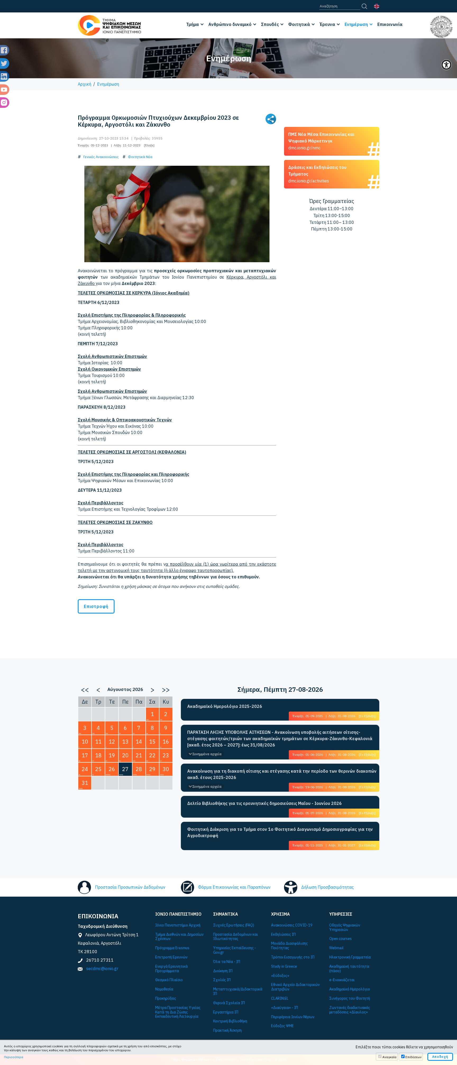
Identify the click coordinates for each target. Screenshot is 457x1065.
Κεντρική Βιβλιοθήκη (230, 1021)
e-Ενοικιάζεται (342, 980)
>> (166, 689)
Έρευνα (327, 24)
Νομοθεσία (164, 989)
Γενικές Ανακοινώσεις (101, 156)
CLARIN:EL (280, 998)
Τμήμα (192, 24)
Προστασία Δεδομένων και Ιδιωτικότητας (235, 936)
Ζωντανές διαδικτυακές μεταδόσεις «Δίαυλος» (349, 1010)
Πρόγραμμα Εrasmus (172, 948)
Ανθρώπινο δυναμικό (230, 24)
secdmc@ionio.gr (102, 968)
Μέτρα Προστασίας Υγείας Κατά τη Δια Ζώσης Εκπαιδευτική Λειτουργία (177, 1012)
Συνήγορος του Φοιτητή (349, 998)
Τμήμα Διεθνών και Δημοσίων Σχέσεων (179, 936)
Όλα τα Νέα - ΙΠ (226, 962)
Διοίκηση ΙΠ (222, 971)
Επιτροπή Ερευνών (171, 957)
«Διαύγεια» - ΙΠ (284, 1008)
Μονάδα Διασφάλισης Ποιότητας (289, 945)
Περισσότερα (13, 1057)
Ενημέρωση (356, 24)
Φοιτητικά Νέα (140, 156)
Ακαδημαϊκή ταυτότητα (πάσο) (349, 968)
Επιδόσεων (413, 1057)
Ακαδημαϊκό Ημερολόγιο (349, 989)
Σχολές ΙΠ (222, 980)
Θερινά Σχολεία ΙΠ (229, 1003)
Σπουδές (270, 24)
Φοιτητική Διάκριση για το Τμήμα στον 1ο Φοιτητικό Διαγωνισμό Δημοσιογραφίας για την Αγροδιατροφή (280, 832)
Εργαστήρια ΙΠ (225, 1012)
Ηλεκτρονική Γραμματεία (350, 957)
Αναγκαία (389, 1057)
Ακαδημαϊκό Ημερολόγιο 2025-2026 (224, 706)
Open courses (340, 939)
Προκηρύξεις (165, 998)
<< (85, 689)
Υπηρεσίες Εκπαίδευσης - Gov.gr (234, 950)
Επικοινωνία (390, 24)
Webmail (336, 948)
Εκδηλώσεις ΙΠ (283, 934)
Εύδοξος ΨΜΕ (282, 1026)
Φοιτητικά (299, 24)
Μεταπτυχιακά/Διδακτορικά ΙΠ (237, 991)
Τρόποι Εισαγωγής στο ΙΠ (292, 957)
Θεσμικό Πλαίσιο (169, 980)
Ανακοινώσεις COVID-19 (291, 925)
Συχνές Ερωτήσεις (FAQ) (233, 925)
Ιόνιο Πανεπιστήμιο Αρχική (177, 925)
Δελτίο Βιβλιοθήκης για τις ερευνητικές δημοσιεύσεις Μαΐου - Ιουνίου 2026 (264, 803)
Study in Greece (284, 966)
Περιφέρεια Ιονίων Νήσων (292, 1017)
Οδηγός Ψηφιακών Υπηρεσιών (344, 927)
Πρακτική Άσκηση (227, 1030)
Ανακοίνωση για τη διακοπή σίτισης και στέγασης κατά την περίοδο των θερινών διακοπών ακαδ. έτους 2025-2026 (282, 774)
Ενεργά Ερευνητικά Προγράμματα (171, 968)
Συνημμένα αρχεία (207, 754)
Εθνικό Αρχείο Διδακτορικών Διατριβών (295, 987)
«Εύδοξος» (280, 976)
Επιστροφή (96, 606)
